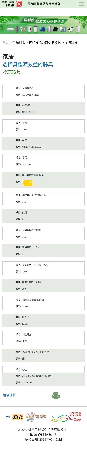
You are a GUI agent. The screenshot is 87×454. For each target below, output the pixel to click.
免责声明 (51, 434)
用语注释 (9, 395)
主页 (5, 42)
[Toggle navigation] (81, 4)
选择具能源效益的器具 (45, 42)
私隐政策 (36, 434)
